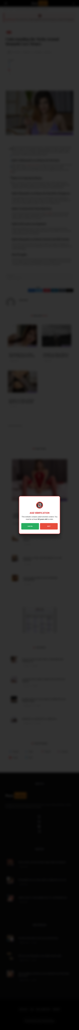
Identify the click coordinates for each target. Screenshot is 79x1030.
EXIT (48, 526)
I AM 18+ (30, 526)
